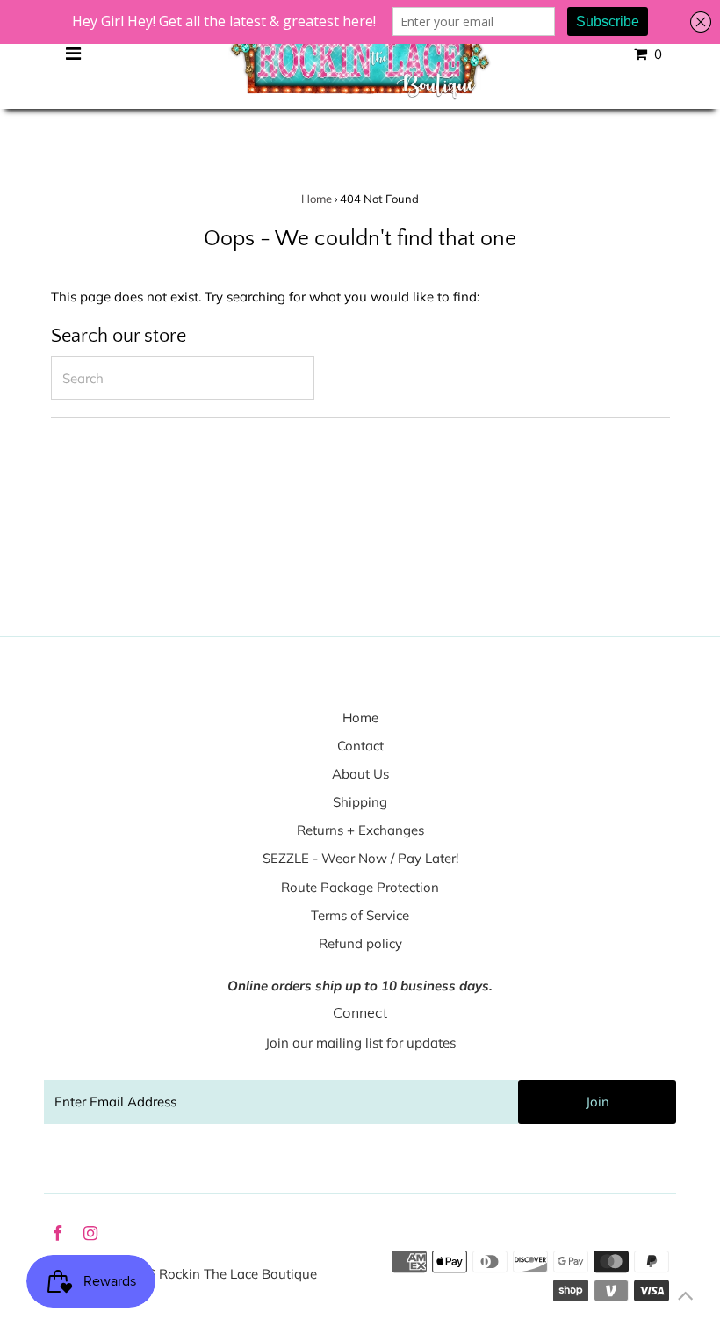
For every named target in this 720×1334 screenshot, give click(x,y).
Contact (360, 745)
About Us (360, 773)
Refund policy (360, 943)
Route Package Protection (360, 887)
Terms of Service (360, 915)
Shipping (360, 802)
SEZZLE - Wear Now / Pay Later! (360, 858)
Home (316, 199)
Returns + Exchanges (360, 830)
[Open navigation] (73, 54)
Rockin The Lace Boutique (238, 1273)
